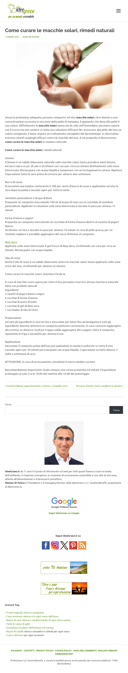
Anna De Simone (31, 36)
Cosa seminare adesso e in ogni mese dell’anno (32, 616)
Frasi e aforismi (14, 635)
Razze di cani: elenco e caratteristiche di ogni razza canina (38, 619)
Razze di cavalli (14, 631)
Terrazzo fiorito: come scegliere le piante (98, 385)
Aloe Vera (11, 241)
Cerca (8, 404)
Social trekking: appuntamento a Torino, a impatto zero (37, 385)
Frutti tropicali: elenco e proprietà (25, 612)
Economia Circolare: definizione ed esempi (30, 627)
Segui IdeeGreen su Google (64, 513)
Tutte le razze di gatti (18, 623)
